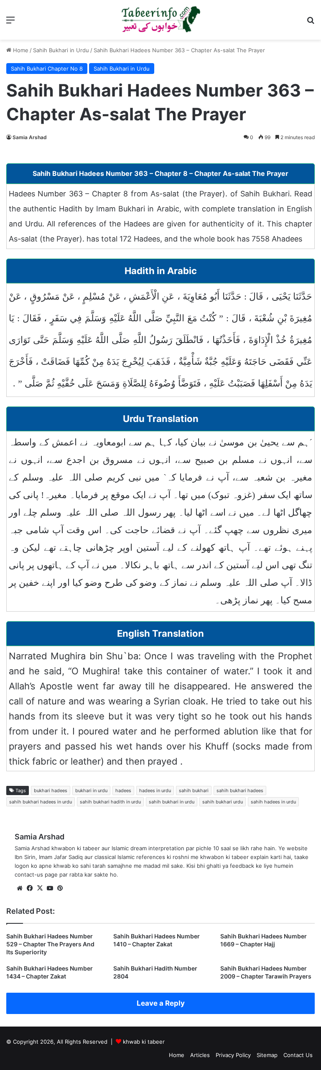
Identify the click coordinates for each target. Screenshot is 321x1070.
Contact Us (298, 1055)
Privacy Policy (233, 1055)
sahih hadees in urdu (273, 802)
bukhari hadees (50, 790)
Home (19, 50)
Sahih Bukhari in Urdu (61, 50)
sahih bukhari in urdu (171, 802)
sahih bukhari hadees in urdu (40, 802)
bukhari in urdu (91, 790)
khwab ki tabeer (144, 1041)
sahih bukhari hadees (240, 790)
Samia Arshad (30, 137)
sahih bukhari (194, 790)
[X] (40, 888)
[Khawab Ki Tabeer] (160, 20)
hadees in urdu (155, 790)
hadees (123, 790)
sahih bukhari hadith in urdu (110, 802)
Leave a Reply (161, 1003)
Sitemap (267, 1055)
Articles (200, 1055)
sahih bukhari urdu (222, 802)
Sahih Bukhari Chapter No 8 (47, 68)
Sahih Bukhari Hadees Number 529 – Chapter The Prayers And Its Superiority (50, 944)
